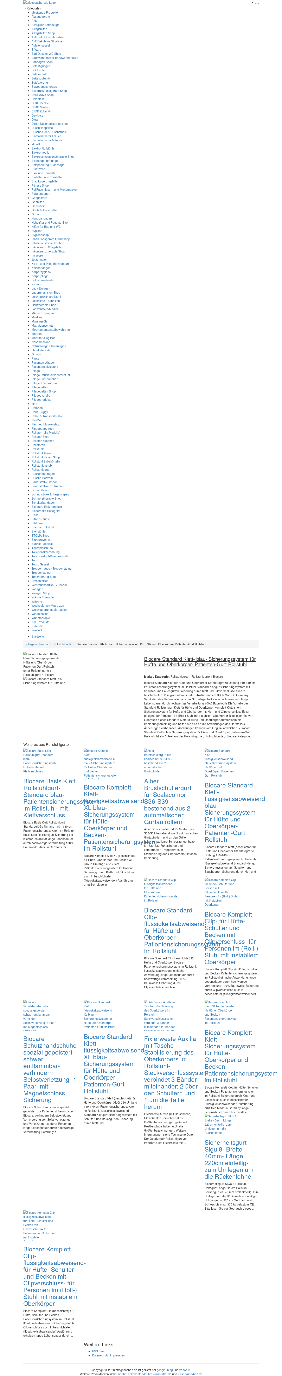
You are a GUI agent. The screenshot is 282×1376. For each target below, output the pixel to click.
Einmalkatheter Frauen (47, 136)
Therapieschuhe (42, 548)
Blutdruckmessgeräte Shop (49, 91)
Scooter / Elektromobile (47, 507)
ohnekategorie (41, 350)
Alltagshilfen (39, 29)
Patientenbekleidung (45, 366)
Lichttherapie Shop (44, 305)
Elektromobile (40, 152)
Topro (35, 560)
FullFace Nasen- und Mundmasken (55, 189)
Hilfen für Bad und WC (46, 226)
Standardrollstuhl (43, 527)
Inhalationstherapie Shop (48, 243)
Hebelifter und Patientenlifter (50, 222)
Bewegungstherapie (45, 86)
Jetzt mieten (39, 259)
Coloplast (38, 99)
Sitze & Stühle (41, 519)
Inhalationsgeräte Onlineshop (51, 239)
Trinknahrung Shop (44, 577)
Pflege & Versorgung (45, 383)
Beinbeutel (38, 70)
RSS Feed (98, 1351)
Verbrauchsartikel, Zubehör (49, 585)
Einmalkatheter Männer (47, 140)
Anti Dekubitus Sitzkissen (48, 41)
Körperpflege (40, 276)
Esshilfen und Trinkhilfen (47, 177)
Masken (37, 317)
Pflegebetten (40, 387)
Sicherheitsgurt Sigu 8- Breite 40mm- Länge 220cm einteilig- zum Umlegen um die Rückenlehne (229, 1159)
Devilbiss (37, 115)
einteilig (36, 144)
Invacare (37, 255)
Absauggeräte (41, 16)
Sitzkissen (38, 523)
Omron (36, 354)
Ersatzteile (38, 169)
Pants (35, 358)
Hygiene (37, 231)
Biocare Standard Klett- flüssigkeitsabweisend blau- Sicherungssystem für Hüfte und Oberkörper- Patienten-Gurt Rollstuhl (235, 812)
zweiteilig (37, 630)
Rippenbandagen (43, 428)
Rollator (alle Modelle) (46, 432)
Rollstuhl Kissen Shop (46, 457)
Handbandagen (42, 218)
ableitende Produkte (45, 12)
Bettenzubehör (41, 78)
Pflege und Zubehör (45, 379)
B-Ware (36, 49)
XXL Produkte (41, 622)
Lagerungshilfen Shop (46, 292)
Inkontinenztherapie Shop (48, 251)
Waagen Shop (41, 593)
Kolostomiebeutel (43, 280)
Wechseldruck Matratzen (48, 605)
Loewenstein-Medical (45, 309)
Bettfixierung (40, 82)
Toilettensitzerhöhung (46, 552)
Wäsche (37, 601)
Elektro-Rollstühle (43, 148)
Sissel (35, 515)
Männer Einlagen (43, 313)
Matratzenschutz (42, 325)
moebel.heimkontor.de (132, 1374)
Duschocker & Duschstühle (49, 132)
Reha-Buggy (40, 412)
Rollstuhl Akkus (41, 453)
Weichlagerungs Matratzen (49, 609)
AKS (34, 21)
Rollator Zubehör (43, 441)
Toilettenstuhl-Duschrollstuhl (50, 556)
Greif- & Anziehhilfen (45, 210)
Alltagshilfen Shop (43, 33)
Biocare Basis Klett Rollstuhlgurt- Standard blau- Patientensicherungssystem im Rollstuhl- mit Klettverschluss (61, 797)
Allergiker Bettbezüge (45, 25)
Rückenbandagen (43, 474)
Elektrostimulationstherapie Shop (53, 156)
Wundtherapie (41, 618)
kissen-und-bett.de (190, 1374)
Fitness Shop (40, 185)
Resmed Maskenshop (46, 424)
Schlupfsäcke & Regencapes (50, 494)
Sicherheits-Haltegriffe (46, 511)
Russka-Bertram (42, 478)
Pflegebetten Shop (44, 391)
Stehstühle (38, 531)
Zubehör (37, 626)
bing (170, 1370)
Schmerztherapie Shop (47, 498)
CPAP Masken (41, 107)
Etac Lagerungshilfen (45, 181)
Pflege (36, 371)
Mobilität (37, 334)
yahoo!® (184, 1370)
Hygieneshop (40, 235)
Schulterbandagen (44, 502)
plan (34, 404)
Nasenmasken (41, 342)
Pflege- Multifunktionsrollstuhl (51, 375)
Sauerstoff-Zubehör (44, 482)
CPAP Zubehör (41, 111)
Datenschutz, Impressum (108, 1355)
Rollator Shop (40, 437)
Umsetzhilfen (40, 581)
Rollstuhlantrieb (42, 465)
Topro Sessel (40, 564)
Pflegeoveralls (41, 395)
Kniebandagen (41, 268)
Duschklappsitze (42, 128)
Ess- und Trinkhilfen (44, 173)
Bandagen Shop (42, 62)
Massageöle (39, 321)
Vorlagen (37, 589)
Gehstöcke (39, 206)
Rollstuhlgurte (41, 469)
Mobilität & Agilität (43, 338)
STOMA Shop (40, 535)
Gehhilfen (38, 202)
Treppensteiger (41, 572)
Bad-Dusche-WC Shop (46, 53)
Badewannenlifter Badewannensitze (55, 58)
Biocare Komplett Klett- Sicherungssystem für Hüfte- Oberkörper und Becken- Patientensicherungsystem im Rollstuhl (241, 1056)
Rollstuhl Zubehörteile (46, 461)
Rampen (37, 408)
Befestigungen (41, 66)
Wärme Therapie (43, 597)
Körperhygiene (41, 272)
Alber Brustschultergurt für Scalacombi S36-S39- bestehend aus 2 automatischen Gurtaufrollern (167, 801)
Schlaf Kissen (40, 490)
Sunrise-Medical (42, 544)
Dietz (35, 119)
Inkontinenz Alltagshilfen (47, 247)
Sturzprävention (42, 539)
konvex (36, 284)
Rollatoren (38, 445)
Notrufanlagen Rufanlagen (49, 346)
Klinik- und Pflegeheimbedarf (50, 264)
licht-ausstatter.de (159, 1374)
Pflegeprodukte (41, 399)
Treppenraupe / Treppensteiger (52, 568)
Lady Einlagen (41, 288)
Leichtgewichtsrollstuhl (46, 296)
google (161, 1370)
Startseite (38, 636)
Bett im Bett (39, 74)
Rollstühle (38, 449)
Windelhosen (40, 614)
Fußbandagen (41, 194)
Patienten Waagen (44, 362)
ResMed (37, 420)
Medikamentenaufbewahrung (51, 329)
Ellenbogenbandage (45, 161)
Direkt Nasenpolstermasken (50, 123)
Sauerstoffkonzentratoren (48, 486)
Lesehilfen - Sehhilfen (46, 301)
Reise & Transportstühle (47, 416)
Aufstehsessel (41, 45)
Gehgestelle (39, 198)
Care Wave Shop (43, 95)
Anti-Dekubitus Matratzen (48, 37)
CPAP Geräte (40, 103)
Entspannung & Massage (48, 165)
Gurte (35, 214)
